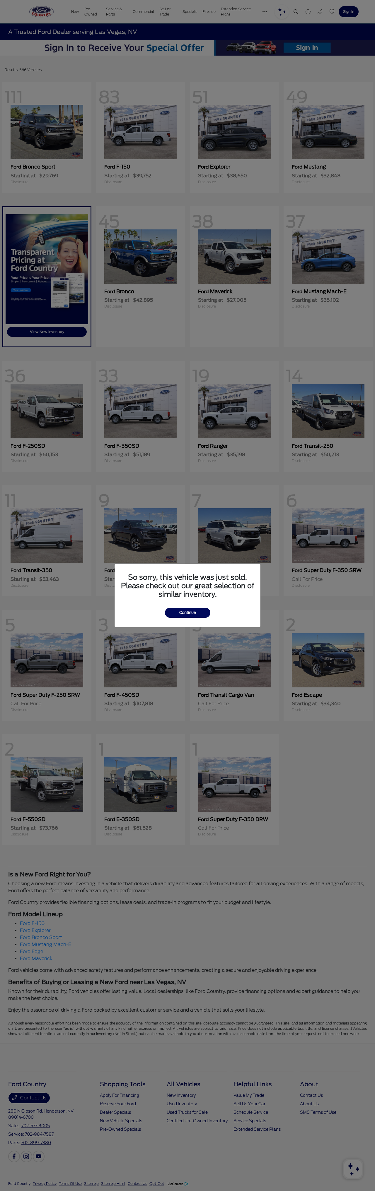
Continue (187, 612)
